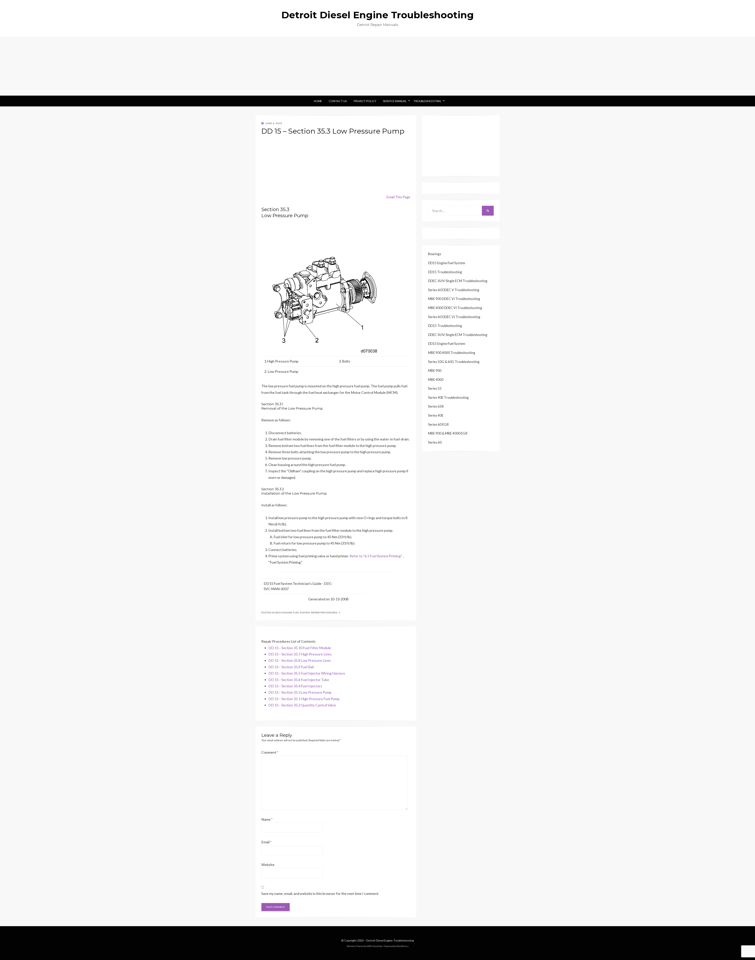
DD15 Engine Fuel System (292, 612)
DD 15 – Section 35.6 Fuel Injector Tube (298, 680)
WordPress (402, 946)
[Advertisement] (377, 66)
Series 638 (436, 406)
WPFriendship (374, 946)
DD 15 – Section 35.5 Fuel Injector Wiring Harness (306, 673)
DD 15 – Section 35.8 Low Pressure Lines (299, 660)
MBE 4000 (435, 380)
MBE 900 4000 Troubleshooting (451, 353)
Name (267, 819)
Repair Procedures (324, 612)
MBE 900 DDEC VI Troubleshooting (454, 299)
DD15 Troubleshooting (445, 272)
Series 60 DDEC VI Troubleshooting (454, 317)
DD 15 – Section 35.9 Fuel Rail (291, 667)
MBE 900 (434, 370)
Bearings (434, 254)
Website (267, 864)
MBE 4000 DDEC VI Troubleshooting (455, 308)
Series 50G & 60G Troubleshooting (454, 362)
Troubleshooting (427, 101)
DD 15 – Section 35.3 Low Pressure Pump (299, 692)
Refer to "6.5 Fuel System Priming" (376, 556)
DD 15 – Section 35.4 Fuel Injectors (295, 686)
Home (318, 101)
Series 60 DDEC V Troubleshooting (453, 290)
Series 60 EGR (438, 424)
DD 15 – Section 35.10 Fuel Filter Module (299, 648)
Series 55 (435, 388)
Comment (269, 752)
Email (266, 842)
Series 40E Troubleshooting (448, 397)
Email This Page (398, 197)
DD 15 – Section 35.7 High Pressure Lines (300, 654)
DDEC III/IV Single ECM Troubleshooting (457, 281)
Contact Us (338, 101)
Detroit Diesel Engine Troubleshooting (377, 15)
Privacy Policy (365, 101)
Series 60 (435, 442)
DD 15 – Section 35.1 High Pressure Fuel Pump (304, 699)
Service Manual (395, 101)
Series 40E (435, 415)
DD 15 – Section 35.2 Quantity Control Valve (302, 705)
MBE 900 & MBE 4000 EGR (447, 433)
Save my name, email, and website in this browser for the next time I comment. (320, 893)
